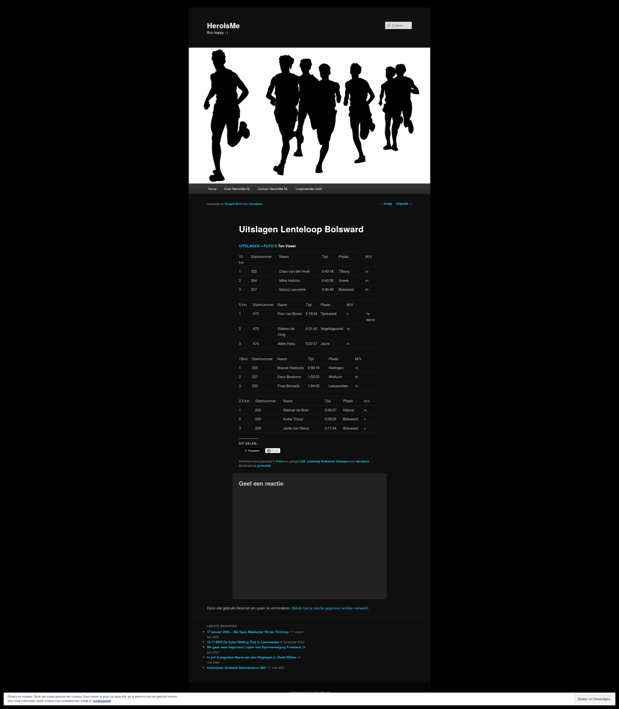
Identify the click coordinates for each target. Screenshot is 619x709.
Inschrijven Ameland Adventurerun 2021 (237, 667)
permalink (264, 465)
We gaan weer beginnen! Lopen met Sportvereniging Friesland (254, 647)
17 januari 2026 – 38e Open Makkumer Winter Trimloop (248, 631)
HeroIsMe (223, 25)
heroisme (256, 204)
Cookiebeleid (102, 701)
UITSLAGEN (249, 246)
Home (212, 188)
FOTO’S (270, 246)
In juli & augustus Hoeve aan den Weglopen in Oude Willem (252, 657)
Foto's (280, 461)
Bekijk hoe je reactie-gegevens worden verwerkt (330, 607)
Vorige (386, 203)
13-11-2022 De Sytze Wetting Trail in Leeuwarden (243, 642)
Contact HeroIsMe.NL (273, 188)
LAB (302, 461)
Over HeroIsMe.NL (237, 188)
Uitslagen (342, 461)
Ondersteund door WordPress (309, 692)
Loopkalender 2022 (309, 188)
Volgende (404, 203)
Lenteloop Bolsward (320, 461)
